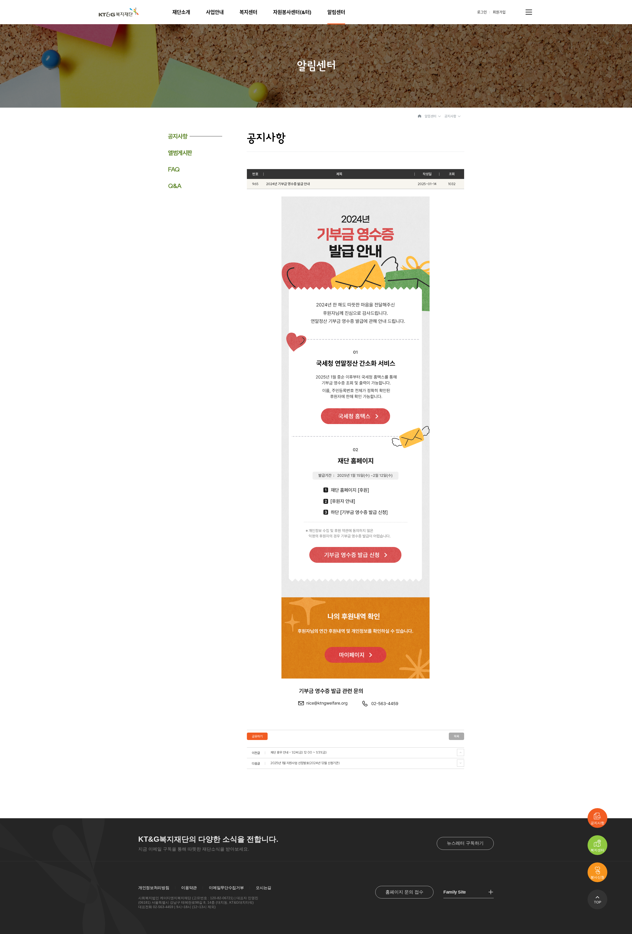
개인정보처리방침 (153, 888)
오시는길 (263, 888)
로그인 (482, 12)
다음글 (460, 763)
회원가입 (499, 12)
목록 (456, 736)
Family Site (454, 892)
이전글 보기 (460, 752)
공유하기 (257, 736)
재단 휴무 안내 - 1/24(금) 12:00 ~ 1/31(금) (299, 752)
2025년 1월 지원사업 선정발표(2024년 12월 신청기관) (305, 763)
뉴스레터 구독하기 (465, 843)
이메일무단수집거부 (226, 888)
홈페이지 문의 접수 (404, 892)
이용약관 (189, 888)
